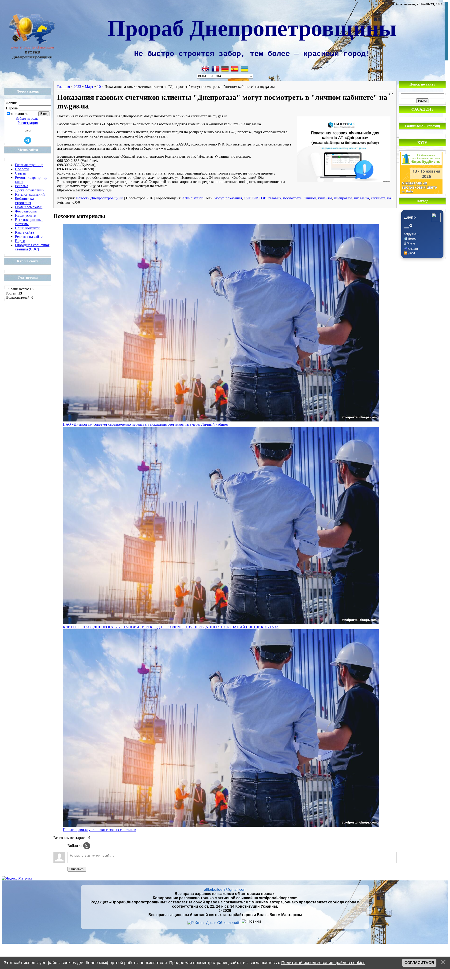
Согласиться (419, 963)
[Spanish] (235, 69)
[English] (205, 69)
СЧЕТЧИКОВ (255, 198)
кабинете (378, 198)
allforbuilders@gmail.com (225, 889)
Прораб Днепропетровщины (252, 27)
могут (219, 198)
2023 (77, 87)
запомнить (19, 114)
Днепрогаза (343, 198)
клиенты (325, 198)
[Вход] (86, 845)
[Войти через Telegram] (27, 140)
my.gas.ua (361, 198)
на (389, 198)
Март (89, 87)
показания (233, 198)
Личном (309, 198)
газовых (274, 198)
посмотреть (292, 198)
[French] (215, 69)
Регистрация (28, 123)
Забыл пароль (27, 118)
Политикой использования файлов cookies (323, 962)
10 (99, 87)
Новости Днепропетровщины (99, 198)
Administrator (192, 198)
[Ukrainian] (244, 69)
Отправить (76, 869)
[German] (225, 69)
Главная (63, 87)
